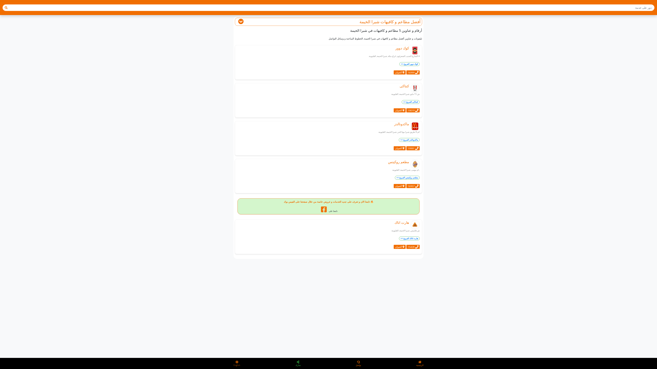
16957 (411, 186)
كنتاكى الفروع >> (410, 101)
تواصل (358, 365)
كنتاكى (404, 86)
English (237, 365)
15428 (411, 247)
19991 (411, 148)
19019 (411, 110)
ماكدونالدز (401, 124)
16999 (411, 72)
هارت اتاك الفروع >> (409, 238)
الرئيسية (419, 365)
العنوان (399, 72)
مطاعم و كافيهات (395, 21)
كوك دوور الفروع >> (409, 64)
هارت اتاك (402, 222)
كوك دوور (402, 48)
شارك (298, 365)
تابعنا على (333, 211)
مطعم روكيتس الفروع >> (407, 177)
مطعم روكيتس (398, 162)
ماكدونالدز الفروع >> (409, 139)
